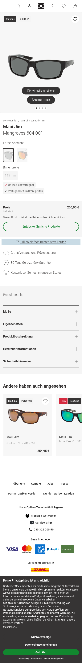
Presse (64, 483)
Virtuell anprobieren (43, 90)
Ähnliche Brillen (41, 99)
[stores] (29, 6)
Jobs (50, 483)
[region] (41, 426)
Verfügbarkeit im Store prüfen (25, 191)
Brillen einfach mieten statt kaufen (43, 242)
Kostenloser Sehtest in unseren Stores (36, 272)
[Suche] (18, 6)
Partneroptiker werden (22, 493)
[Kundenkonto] (52, 6)
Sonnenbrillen (10, 120)
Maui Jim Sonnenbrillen (32, 120)
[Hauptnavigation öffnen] (7, 6)
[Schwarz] (8, 155)
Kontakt (36, 483)
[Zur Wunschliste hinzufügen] (75, 19)
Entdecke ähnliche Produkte (41, 226)
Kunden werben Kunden (58, 493)
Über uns (19, 483)
